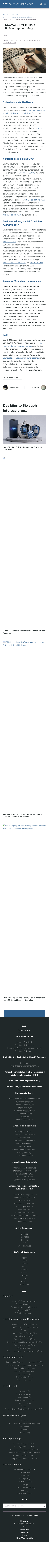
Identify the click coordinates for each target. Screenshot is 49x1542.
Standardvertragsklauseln (24, 1180)
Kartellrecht (24, 1475)
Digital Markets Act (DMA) (24, 1339)
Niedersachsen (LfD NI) (24, 1212)
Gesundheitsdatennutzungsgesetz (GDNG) (24, 1351)
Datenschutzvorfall (24, 1137)
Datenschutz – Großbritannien (24, 1171)
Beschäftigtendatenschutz (24, 1131)
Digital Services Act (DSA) (24, 1345)
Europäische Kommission (24, 1368)
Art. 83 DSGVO (36, 263)
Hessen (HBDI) (24, 1209)
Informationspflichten (24, 1120)
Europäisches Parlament (24, 1371)
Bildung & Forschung (24, 1304)
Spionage (24, 1484)
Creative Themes (32, 1515)
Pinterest (24, 1276)
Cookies (24, 1234)
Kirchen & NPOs (24, 1310)
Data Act (24, 1330)
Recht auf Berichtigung (24, 1045)
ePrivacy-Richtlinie (24, 1348)
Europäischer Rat (24, 1374)
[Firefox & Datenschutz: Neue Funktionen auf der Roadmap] (24, 542)
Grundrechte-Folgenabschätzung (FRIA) (24, 1423)
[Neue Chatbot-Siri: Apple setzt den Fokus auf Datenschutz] (24, 429)
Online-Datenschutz (9, 42)
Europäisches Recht (24, 1377)
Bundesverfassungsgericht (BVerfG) (24, 1449)
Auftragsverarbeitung (24, 1102)
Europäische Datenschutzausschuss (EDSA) (24, 1362)
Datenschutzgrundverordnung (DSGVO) (23, 40)
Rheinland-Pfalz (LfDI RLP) (24, 1218)
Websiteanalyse (24, 1246)
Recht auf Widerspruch (24, 1051)
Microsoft (24, 1269)
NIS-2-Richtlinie (24, 1403)
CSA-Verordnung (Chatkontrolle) (24, 1327)
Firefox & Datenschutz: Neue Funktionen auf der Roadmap (24, 632)
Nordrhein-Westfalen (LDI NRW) (24, 1215)
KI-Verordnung (24, 1432)
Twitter (24, 1278)
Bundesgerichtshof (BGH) (24, 1446)
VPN (24, 1243)
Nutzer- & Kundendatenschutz (24, 1149)
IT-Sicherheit (10, 1386)
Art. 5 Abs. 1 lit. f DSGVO (34, 200)
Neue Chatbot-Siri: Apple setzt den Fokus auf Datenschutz (22, 448)
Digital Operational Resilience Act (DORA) (24, 1342)
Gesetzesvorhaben (24, 1380)
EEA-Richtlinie (24, 1472)
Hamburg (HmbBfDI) (24, 1206)
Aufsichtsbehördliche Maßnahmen (24, 1066)
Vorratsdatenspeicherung (24, 1487)
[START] (4, 15)
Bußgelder (6, 40)
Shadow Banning (24, 1481)
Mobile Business (24, 1146)
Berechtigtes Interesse (24, 1105)
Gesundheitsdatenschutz (24, 1140)
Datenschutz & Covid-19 (24, 1469)
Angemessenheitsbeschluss (24, 1168)
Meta (38, 40)
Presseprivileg (24, 1478)
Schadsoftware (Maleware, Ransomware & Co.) (24, 1409)
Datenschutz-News (12, 378)
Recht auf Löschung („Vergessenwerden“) (24, 1048)
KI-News (24, 1429)
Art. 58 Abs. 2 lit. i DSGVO (14, 263)
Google (24, 1261)
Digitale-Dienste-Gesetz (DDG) (24, 1333)
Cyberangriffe (24, 1391)
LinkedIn (24, 1263)
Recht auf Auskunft (24, 1042)
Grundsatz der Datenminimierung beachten (21, 358)
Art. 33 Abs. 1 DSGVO (26, 173)
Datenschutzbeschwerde (24, 1134)
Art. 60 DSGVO (9, 242)
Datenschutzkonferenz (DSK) (24, 1203)
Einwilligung (24, 1117)
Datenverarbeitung (24, 1114)
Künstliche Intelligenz (14, 1415)
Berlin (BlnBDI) (24, 1200)
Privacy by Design (24, 1152)
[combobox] (22, 1506)
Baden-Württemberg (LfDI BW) (24, 1194)
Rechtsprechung (12, 1438)
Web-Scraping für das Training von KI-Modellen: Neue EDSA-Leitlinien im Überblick (24, 999)
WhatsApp (24, 1284)
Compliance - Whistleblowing (24, 1324)
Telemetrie (24, 1237)
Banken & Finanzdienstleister (24, 1301)
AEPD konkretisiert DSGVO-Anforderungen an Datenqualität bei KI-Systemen (23, 815)
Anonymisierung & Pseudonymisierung (24, 1099)
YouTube (24, 1281)
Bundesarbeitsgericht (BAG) (24, 1443)
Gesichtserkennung (24, 1143)
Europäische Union (13, 1357)
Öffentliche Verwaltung (24, 1313)
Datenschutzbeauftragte (24, 1111)
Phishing (24, 1406)
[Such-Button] (44, 1506)
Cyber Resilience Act (24, 1394)
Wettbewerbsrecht (24, 1493)
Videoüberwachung (24, 1155)
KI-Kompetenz (24, 1426)
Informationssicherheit (24, 1400)
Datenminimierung (24, 1108)
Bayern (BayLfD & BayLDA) (24, 1197)
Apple (24, 1257)
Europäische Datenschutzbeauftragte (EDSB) (24, 1365)
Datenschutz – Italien (24, 1177)
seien (40, 128)
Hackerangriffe (24, 1397)
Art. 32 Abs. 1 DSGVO (12, 215)
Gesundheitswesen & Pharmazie (24, 1307)
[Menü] (45, 4)
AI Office (24, 1420)
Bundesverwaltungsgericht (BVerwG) (24, 1452)
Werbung (24, 1490)
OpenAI (24, 1272)
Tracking (24, 1240)
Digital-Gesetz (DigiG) (24, 1336)
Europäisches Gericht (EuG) (24, 1455)
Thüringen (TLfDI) (24, 1221)
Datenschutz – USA (24, 1174)
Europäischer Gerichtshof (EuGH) (24, 1458)
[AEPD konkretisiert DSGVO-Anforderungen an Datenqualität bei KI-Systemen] (24, 726)
